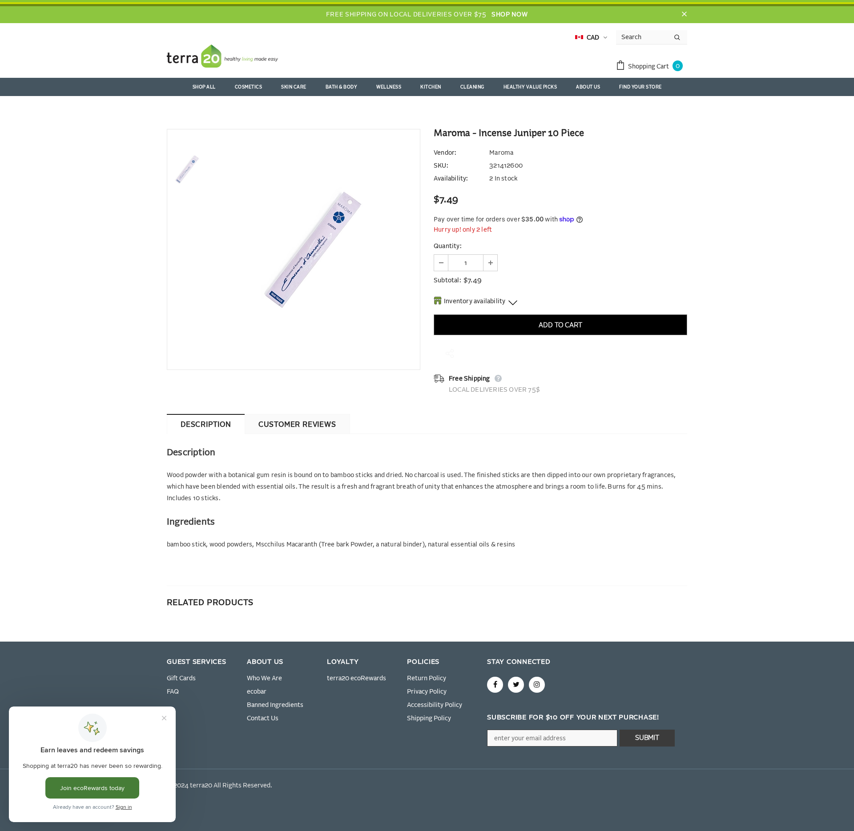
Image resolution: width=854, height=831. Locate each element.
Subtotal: (447, 280)
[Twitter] (516, 685)
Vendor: (445, 153)
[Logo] (222, 57)
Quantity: (447, 246)
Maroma (501, 153)
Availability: (451, 179)
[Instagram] (537, 685)
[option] (313, 249)
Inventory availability (474, 301)
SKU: (441, 166)
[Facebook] (495, 685)
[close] (684, 14)
